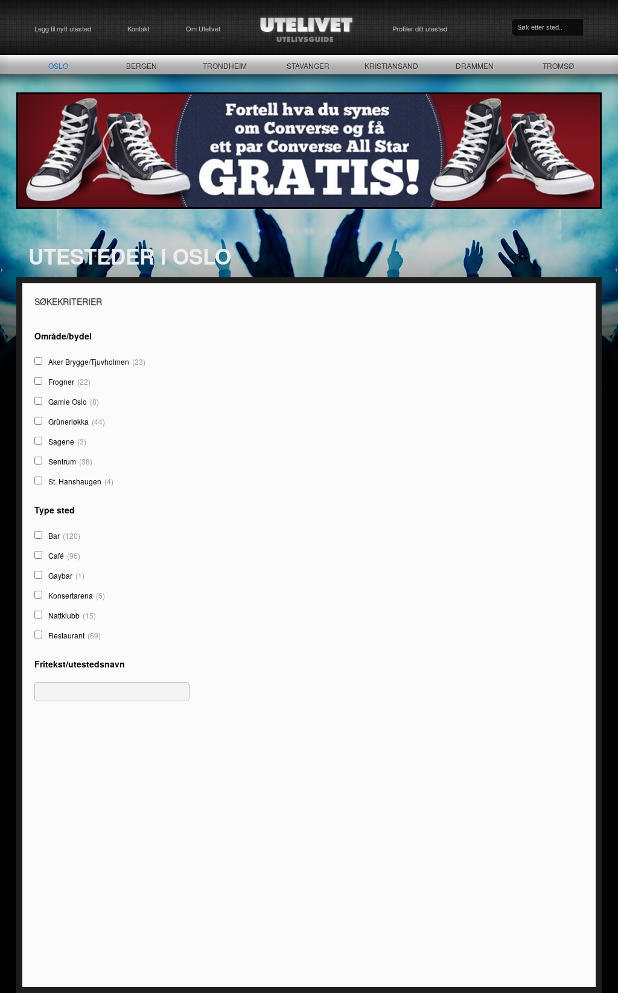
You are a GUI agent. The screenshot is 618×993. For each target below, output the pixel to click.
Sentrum (70, 461)
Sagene (67, 441)
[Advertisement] (114, 875)
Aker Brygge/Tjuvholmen (96, 361)
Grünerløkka (76, 421)
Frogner (69, 381)
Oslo (58, 65)
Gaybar (66, 575)
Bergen (141, 65)
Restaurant (74, 635)
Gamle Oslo (73, 401)
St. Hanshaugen (80, 481)
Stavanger (308, 65)
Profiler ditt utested (419, 28)
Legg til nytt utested (62, 28)
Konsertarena (76, 595)
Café (64, 555)
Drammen (475, 65)
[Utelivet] (307, 28)
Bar (64, 535)
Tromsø (558, 65)
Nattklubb (72, 615)
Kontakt (138, 28)
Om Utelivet (203, 28)
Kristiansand (391, 65)
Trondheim (225, 65)
